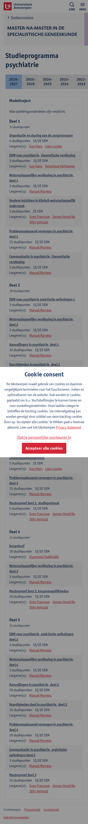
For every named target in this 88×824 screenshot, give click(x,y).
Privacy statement (68, 427)
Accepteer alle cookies (44, 448)
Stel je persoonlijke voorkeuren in (44, 437)
